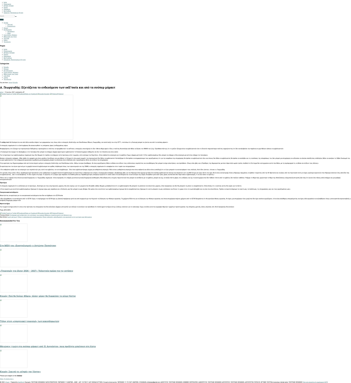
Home (10, 82)
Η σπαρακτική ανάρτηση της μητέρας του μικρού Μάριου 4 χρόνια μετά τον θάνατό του (41, 215)
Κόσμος (6, 28)
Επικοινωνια (7, 4)
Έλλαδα (6, 23)
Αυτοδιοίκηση (8, 30)
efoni (1, 92)
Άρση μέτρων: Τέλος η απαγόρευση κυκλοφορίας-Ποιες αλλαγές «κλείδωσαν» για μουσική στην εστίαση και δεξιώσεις (49, 217)
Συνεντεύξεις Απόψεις (10, 35)
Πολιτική (10, 24)
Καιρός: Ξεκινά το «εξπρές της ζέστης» (20, 371)
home (5, 2)
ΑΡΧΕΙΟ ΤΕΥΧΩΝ (8, 6)
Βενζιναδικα (7, 11)
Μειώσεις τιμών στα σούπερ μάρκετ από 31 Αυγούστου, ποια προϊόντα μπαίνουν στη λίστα (48, 346)
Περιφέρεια (10, 31)
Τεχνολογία (7, 42)
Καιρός (6, 7)
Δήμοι (9, 33)
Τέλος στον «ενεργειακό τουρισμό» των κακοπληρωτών (29, 321)
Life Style (6, 38)
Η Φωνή (7, 382)
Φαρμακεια (7, 9)
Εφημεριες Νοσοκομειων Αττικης (13, 13)
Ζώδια (5, 40)
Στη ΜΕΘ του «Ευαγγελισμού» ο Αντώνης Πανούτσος (28, 245)
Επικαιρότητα (11, 26)
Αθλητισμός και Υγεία (10, 37)
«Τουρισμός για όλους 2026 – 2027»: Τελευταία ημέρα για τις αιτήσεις (36, 270)
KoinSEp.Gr (21, 382)
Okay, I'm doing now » (7, 379)
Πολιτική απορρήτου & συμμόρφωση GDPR (315, 382)
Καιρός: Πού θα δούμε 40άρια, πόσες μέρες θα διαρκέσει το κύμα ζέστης (38, 296)
